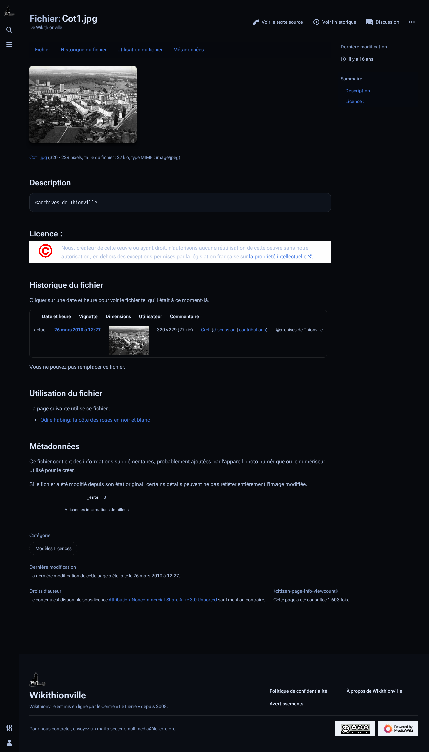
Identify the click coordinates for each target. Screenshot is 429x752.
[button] (379, 90)
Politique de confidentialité (298, 691)
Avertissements (286, 703)
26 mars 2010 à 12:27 (77, 329)
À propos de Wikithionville (374, 691)
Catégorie (40, 535)
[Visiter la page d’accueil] (9, 10)
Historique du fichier (84, 50)
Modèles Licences (53, 548)
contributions (252, 329)
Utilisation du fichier (140, 50)
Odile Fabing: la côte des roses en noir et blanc (95, 420)
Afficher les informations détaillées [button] (97, 509)
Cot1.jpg (38, 157)
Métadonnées (188, 50)
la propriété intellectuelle (277, 256)
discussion (224, 329)
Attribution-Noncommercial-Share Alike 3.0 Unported (163, 599)
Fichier (42, 50)
